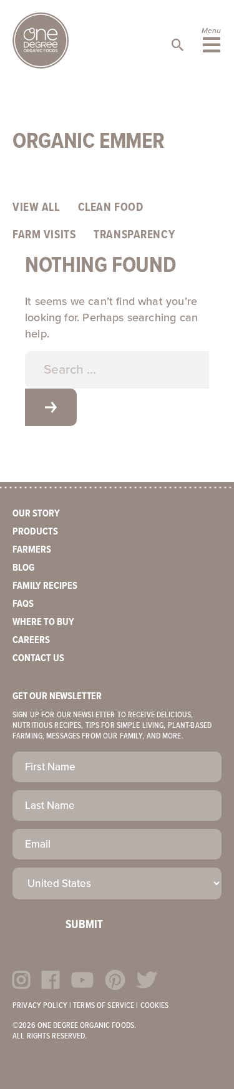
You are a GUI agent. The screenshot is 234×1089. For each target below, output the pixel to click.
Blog (23, 567)
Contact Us (38, 658)
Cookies (154, 1005)
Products (35, 531)
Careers (31, 640)
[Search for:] (117, 370)
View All (36, 207)
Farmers (31, 549)
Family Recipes (44, 586)
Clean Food (111, 207)
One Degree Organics (40, 40)
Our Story (36, 513)
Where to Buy (43, 622)
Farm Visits (44, 235)
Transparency (134, 235)
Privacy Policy (39, 1005)
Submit (84, 924)
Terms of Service (103, 1005)
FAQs (23, 604)
